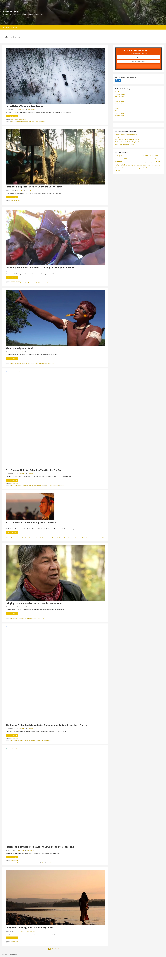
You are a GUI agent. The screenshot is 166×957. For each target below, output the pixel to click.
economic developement (27, 862)
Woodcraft (117, 118)
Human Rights (37, 862)
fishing (37, 740)
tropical (159, 168)
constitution (20, 740)
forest (15, 942)
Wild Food (117, 108)
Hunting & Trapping (14, 119)
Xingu (53, 363)
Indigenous (22, 121)
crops (20, 363)
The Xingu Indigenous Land (19, 348)
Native (47, 485)
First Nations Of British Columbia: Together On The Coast (34, 470)
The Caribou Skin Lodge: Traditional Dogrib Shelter (127, 142)
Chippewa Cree (28, 537)
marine (43, 485)
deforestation (20, 202)
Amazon (12, 282)
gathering (41, 740)
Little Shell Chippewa (59, 537)
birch (131, 155)
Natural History (119, 99)
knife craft (136, 165)
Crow (33, 537)
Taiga (139, 168)
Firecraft (117, 92)
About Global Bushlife (11, 27)
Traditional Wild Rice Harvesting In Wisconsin (126, 134)
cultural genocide (26, 740)
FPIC (33, 862)
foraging (123, 162)
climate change (14, 202)
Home (2, 27)
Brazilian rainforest (15, 363)
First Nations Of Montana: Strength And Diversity (31, 522)
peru (26, 942)
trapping (33, 121)
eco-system (28, 485)
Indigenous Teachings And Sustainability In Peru (30, 927)
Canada (12, 121)
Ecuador (152, 158)
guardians (31, 202)
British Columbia (18, 485)
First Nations (17, 121)
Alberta (12, 740)
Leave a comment (31, 109)
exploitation (33, 740)
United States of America (97, 537)
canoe (156, 156)
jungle (132, 165)
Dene (29, 618)
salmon (130, 168)
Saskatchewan (28, 121)
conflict (12, 862)
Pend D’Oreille (83, 537)
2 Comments (28, 271)
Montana (66, 537)
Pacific (50, 485)
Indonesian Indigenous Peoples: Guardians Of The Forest (34, 186)
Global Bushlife (10, 11)
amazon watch (18, 282)
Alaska (124, 155)
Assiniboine (17, 537)
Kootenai (52, 537)
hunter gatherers (151, 162)
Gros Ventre (42, 537)
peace (52, 862)
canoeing (116, 158)
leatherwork (150, 165)
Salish (87, 537)
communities (24, 282)
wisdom (29, 942)
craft (125, 159)
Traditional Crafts (119, 101)
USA (103, 537)
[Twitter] (119, 80)
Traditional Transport (120, 106)
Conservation (25, 618)
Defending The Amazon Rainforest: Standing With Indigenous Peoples (40, 267)
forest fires (30, 363)
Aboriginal (13, 485)
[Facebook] (116, 80)
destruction (26, 202)
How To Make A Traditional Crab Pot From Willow (127, 139)
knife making (142, 165)
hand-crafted (137, 162)
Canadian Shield (151, 155)
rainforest (123, 168)
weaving (119, 170)
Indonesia (40, 202)
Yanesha (33, 942)
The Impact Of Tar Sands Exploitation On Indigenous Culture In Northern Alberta (46, 725)
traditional (62, 485)
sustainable (46, 282)
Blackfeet (23, 537)
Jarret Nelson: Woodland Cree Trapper (25, 106)
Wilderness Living (13, 362)
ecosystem (148, 158)
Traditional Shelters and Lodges (123, 103)
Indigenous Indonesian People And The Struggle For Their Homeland (40, 846)
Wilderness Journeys (120, 113)
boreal (16, 618)
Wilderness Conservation (15, 200)
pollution (44, 202)
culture (12, 942)
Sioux (90, 537)
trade (58, 485)
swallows (49, 363)
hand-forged (144, 162)
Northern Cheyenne (75, 537)
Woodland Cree (42, 121)
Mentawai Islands (156, 165)
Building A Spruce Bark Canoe (122, 137)
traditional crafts (150, 168)
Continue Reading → (12, 116)
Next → (60, 949)
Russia (127, 168)
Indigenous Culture (22, 119)
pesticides (45, 363)
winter (37, 121)
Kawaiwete (40, 363)
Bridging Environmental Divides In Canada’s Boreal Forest (34, 603)
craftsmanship (130, 158)
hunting (45, 740)
